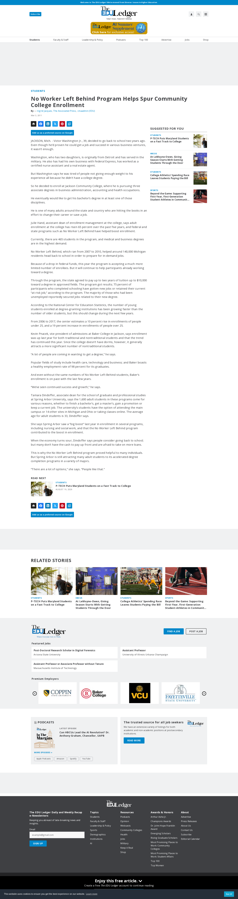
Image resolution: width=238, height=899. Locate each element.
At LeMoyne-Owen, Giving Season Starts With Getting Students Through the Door (166, 159)
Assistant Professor (134, 650)
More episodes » (43, 752)
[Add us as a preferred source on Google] (69, 124)
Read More (134, 740)
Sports (154, 190)
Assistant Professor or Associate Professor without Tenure (69, 663)
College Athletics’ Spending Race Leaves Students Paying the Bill (169, 177)
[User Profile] (191, 14)
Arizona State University (47, 654)
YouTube (86, 758)
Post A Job (196, 631)
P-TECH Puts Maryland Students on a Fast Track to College (93, 485)
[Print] (33, 124)
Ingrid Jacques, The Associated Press (56, 110)
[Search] (198, 14)
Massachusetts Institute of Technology (55, 668)
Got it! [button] (229, 894)
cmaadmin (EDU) (86, 110)
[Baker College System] (181, 693)
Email (32, 829)
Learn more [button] (92, 894)
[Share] (41, 124)
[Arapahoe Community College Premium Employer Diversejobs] (98, 693)
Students (38, 91)
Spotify (73, 758)
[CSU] (140, 693)
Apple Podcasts (43, 758)
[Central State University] (57, 693)
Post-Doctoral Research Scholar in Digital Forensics (64, 650)
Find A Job (173, 631)
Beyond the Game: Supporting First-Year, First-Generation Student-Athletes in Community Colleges (169, 196)
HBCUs (153, 153)
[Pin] (62, 124)
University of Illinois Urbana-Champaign (145, 654)
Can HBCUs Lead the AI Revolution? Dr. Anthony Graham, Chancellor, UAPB (84, 734)
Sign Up (38, 843)
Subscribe (35, 14)
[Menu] (206, 14)
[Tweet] (55, 124)
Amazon (60, 758)
